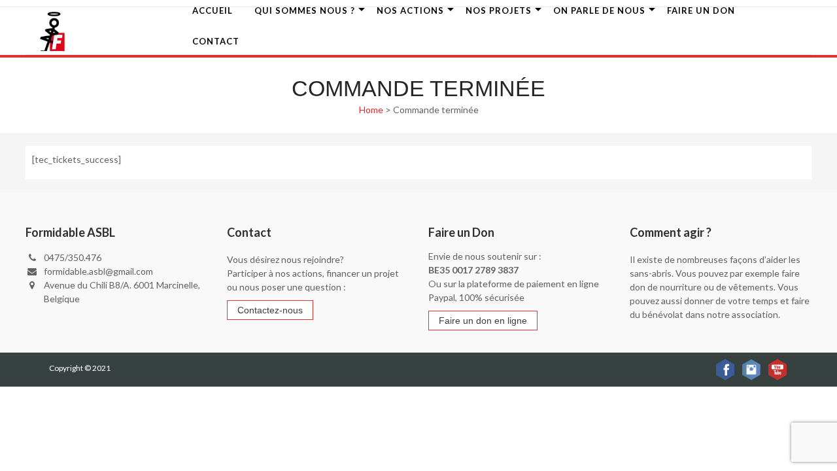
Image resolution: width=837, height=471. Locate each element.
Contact (215, 41)
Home (371, 109)
